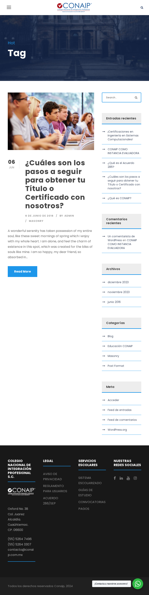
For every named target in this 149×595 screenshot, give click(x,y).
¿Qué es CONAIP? (119, 198)
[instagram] (135, 478)
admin (69, 216)
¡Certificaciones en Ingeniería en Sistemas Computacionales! (123, 135)
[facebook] (115, 478)
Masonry (36, 221)
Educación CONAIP (120, 346)
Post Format (116, 366)
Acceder (113, 400)
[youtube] (128, 478)
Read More (22, 271)
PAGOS (83, 509)
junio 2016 (114, 302)
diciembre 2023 (118, 282)
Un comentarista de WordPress (121, 238)
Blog (110, 336)
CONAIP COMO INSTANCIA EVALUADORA (123, 151)
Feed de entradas (120, 410)
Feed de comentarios (122, 420)
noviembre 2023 (119, 292)
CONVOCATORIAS (92, 502)
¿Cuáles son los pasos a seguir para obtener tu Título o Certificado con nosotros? (55, 184)
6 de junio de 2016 (39, 216)
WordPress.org (117, 430)
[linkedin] (121, 478)
